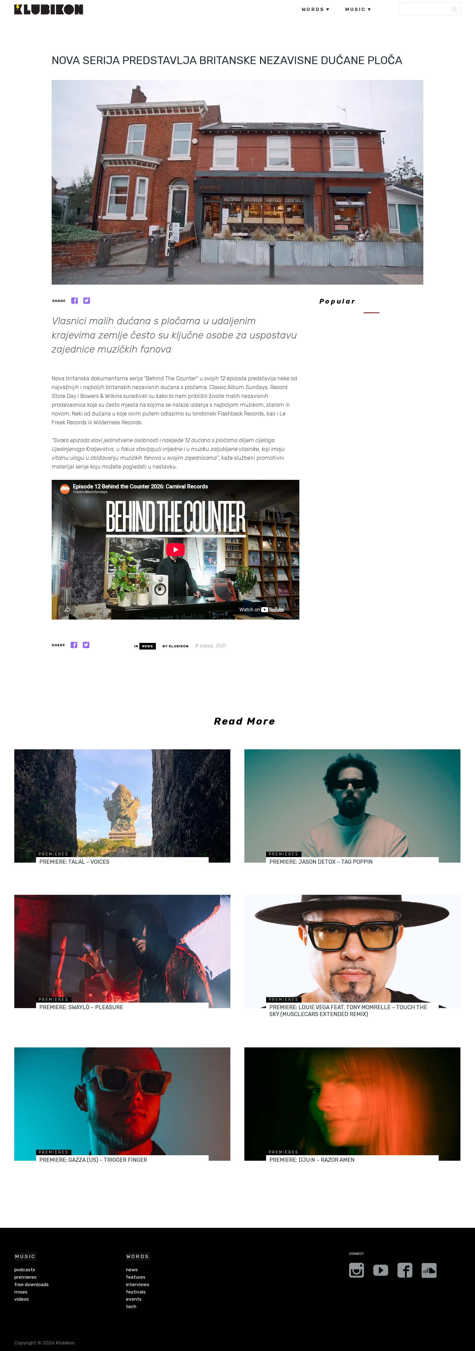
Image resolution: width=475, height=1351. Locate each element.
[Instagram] (356, 1272)
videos (21, 1299)
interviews (137, 1284)
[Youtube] (380, 1272)
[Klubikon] (48, 9)
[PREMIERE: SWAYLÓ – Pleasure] (122, 951)
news (147, 646)
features (135, 1277)
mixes (20, 1292)
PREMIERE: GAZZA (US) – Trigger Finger (93, 1160)
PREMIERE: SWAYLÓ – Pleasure (81, 1007)
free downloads (31, 1284)
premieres (54, 854)
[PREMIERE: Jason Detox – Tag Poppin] (352, 806)
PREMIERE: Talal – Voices (74, 862)
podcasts (24, 1269)
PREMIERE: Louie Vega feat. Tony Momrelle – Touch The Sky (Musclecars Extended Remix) (348, 1010)
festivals (136, 1292)
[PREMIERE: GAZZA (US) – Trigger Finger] (122, 1104)
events (134, 1299)
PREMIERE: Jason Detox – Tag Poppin (321, 862)
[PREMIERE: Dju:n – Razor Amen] (352, 1104)
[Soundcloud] (429, 1272)
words (313, 9)
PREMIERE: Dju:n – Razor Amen (312, 1160)
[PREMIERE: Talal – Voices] (122, 806)
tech (131, 1306)
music (355, 9)
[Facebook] (404, 1272)
